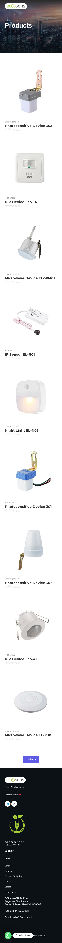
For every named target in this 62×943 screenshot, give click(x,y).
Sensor (8, 865)
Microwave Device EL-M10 (28, 735)
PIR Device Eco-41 (21, 659)
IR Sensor (9, 350)
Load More (31, 759)
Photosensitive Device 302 (28, 583)
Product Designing (13, 876)
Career (8, 886)
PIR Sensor (10, 197)
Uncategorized (12, 121)
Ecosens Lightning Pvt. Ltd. (34, 936)
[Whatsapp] (8, 935)
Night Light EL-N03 (22, 430)
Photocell (9, 502)
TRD (17, 794)
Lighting (8, 870)
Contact (8, 881)
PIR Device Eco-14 (21, 202)
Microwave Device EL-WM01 (30, 278)
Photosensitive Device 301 (28, 506)
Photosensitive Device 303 (28, 126)
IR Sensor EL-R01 (20, 354)
